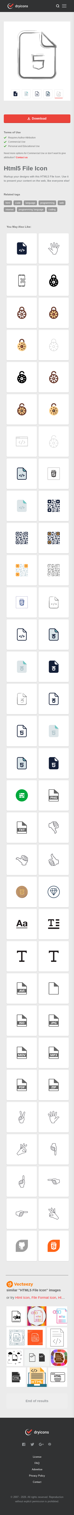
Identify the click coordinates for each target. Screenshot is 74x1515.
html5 (62, 1297)
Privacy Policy (37, 1475)
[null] (16, 1316)
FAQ (37, 1463)
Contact (37, 1482)
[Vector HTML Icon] (14, 1357)
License (37, 1456)
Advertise (37, 1469)
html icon (22, 1297)
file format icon (43, 1297)
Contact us (22, 157)
